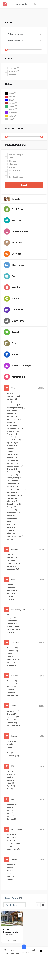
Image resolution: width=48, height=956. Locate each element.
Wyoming (12, 443)
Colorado (12, 463)
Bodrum (11, 870)
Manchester (13, 626)
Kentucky (12, 425)
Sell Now (25, 952)
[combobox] (14, 904)
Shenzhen (12, 590)
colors (8, 84)
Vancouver (13, 569)
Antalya (11, 868)
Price (14, 128)
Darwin (11, 657)
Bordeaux (12, 741)
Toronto (12, 566)
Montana (12, 510)
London (12, 623)
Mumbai (12, 723)
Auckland (12, 840)
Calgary (11, 554)
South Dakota (14, 504)
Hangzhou (12, 585)
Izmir (10, 879)
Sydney (11, 665)
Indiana (11, 393)
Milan (10, 783)
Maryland (12, 457)
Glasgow (11, 618)
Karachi (11, 687)
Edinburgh (12, 615)
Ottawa (11, 560)
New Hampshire (15, 536)
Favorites (15, 953)
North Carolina (15, 428)
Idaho (11, 524)
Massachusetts (15, 466)
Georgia (12, 507)
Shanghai (12, 588)
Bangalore (13, 711)
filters (8, 22)
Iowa (10, 402)
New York (13, 416)
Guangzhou (13, 599)
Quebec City (13, 563)
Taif (10, 789)
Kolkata (11, 720)
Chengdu (12, 596)
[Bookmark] (20, 915)
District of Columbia (16, 489)
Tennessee (13, 513)
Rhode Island (13, 486)
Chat (33, 953)
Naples (11, 810)
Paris (10, 753)
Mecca (10, 780)
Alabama (12, 411)
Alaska (11, 422)
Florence (12, 804)
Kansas (11, 414)
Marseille (12, 747)
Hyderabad (13, 717)
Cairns (11, 654)
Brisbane (12, 651)
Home (5, 953)
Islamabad (12, 684)
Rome (10, 813)
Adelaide (12, 648)
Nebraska (12, 518)
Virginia (12, 399)
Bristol (11, 632)
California (13, 454)
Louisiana (12, 437)
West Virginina (14, 419)
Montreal (12, 557)
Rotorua (11, 834)
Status (9, 58)
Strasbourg (13, 756)
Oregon (12, 469)
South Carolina (14, 495)
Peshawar (12, 693)
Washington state (16, 408)
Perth (11, 662)
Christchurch (13, 843)
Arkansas (12, 434)
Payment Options (15, 145)
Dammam (11, 771)
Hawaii (11, 516)
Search (24, 185)
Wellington (12, 837)
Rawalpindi (13, 695)
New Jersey (13, 396)
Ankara (11, 865)
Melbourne (13, 659)
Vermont (11, 539)
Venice (11, 816)
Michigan (12, 475)
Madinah (11, 777)
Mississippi (13, 492)
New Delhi (13, 726)
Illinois (11, 533)
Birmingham (13, 629)
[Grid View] (42, 904)
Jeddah (11, 774)
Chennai (12, 714)
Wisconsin (13, 431)
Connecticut (13, 472)
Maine (11, 449)
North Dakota (14, 440)
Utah (10, 530)
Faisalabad (12, 681)
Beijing (11, 593)
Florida (12, 498)
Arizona (12, 446)
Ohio (10, 451)
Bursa (10, 873)
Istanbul (11, 876)
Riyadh (11, 786)
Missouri (12, 501)
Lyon (10, 744)
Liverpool (12, 621)
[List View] (38, 904)
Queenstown (13, 849)
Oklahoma (12, 460)
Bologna (11, 819)
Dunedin (12, 846)
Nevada (12, 527)
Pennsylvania (14, 478)
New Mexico (14, 405)
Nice (10, 750)
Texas (11, 521)
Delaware (12, 481)
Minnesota (13, 484)
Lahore (11, 690)
